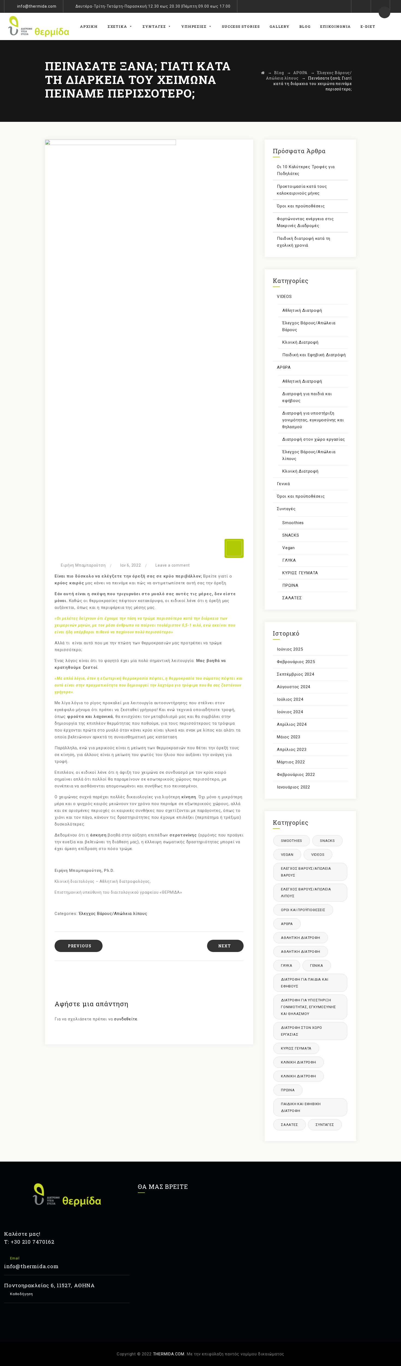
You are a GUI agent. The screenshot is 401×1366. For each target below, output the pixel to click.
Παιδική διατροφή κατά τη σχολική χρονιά (303, 242)
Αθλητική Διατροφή (302, 310)
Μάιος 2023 (288, 737)
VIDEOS (284, 296)
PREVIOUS (79, 945)
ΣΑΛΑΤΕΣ (292, 598)
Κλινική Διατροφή (300, 342)
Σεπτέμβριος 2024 (295, 674)
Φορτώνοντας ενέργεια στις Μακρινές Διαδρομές (305, 222)
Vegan (288, 547)
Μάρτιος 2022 (291, 762)
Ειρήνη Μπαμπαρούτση (83, 565)
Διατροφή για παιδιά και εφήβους (307, 397)
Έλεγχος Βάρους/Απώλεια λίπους (113, 913)
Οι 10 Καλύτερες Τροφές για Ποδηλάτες (306, 170)
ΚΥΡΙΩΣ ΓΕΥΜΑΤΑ (300, 572)
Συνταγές (154, 26)
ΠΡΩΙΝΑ (290, 585)
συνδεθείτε (125, 1019)
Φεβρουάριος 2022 (296, 774)
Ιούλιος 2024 (290, 699)
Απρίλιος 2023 (291, 749)
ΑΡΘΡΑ (284, 367)
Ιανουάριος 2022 (293, 787)
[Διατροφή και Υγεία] (38, 26)
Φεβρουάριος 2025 (296, 661)
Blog (304, 26)
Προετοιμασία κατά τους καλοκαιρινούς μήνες (302, 190)
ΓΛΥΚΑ (289, 560)
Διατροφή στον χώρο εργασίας (313, 439)
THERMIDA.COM (169, 1354)
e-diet (368, 26)
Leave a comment (172, 565)
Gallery (279, 26)
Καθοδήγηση (21, 1294)
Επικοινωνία (335, 26)
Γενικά (283, 483)
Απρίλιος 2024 (291, 724)
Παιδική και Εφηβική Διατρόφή (314, 354)
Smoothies (293, 522)
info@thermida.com (36, 6)
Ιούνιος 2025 (290, 649)
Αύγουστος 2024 (293, 686)
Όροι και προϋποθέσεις (301, 206)
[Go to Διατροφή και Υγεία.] (263, 72)
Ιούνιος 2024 (290, 711)
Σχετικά (117, 26)
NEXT (224, 945)
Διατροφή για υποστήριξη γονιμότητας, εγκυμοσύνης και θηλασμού (313, 420)
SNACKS (290, 535)
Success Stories (241, 26)
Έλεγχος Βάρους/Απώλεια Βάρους (309, 326)
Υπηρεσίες (194, 26)
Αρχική (89, 26)
